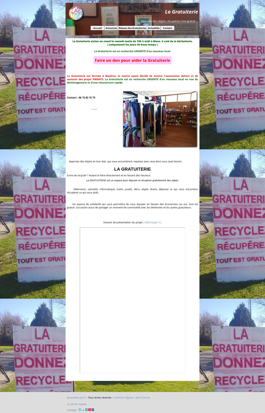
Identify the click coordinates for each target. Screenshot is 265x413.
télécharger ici (153, 222)
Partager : (73, 410)
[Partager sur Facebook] (93, 410)
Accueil (97, 28)
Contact (167, 28)
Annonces (111, 28)
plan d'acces (143, 397)
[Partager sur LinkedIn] (86, 410)
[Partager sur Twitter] (80, 410)
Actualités (154, 28)
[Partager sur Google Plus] (89, 410)
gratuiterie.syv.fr (76, 397)
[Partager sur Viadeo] (83, 410)
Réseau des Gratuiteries (132, 28)
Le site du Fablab (77, 404)
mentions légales (123, 397)
